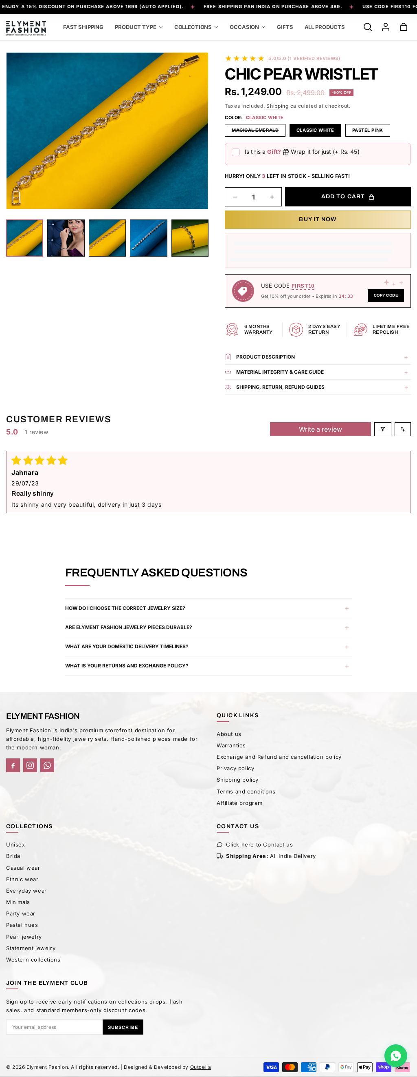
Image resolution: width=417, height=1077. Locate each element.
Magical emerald (258, 132)
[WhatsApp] (47, 765)
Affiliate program (239, 803)
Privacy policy (235, 768)
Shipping (277, 106)
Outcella (200, 1067)
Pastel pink (367, 130)
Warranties (231, 745)
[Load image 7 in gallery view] (189, 238)
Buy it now (317, 219)
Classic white (315, 130)
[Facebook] (13, 765)
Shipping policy (238, 779)
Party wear (20, 913)
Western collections (33, 959)
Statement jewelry (30, 948)
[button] (138, 27)
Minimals (18, 902)
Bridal (14, 856)
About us (229, 734)
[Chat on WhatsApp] (395, 1055)
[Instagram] (30, 765)
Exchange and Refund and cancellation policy (279, 756)
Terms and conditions (246, 791)
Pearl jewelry (24, 936)
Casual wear (23, 867)
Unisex (15, 844)
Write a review (320, 429)
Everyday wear (26, 890)
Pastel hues (22, 925)
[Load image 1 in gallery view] (24, 238)
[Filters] (382, 429)
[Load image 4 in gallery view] (107, 238)
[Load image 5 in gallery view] (148, 238)
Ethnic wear (22, 879)
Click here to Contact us (259, 844)
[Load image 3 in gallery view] (65, 238)
